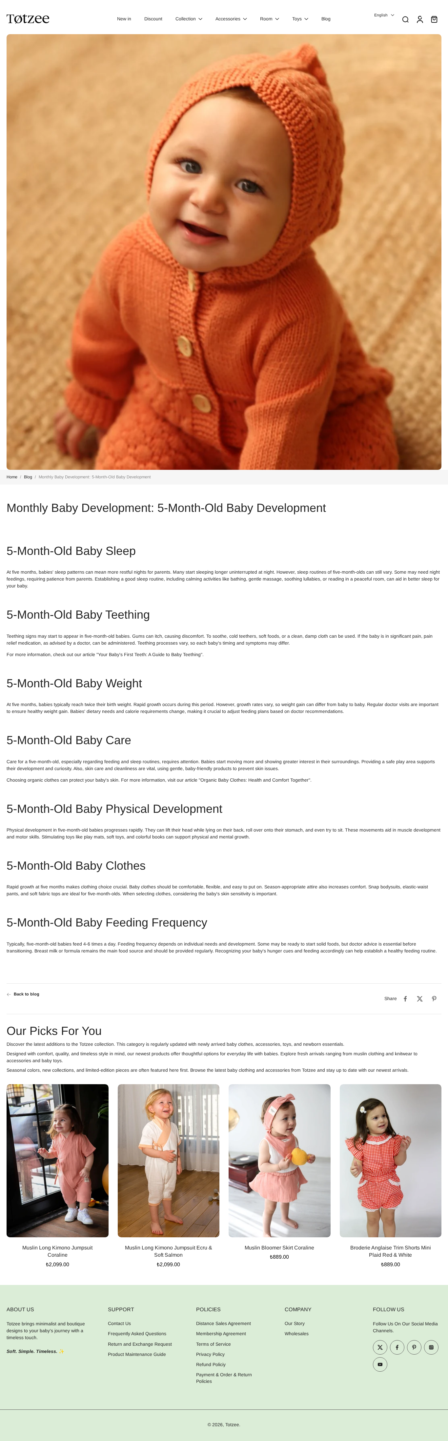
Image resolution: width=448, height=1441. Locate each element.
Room (266, 18)
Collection (185, 18)
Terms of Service (213, 1344)
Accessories (227, 18)
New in (124, 18)
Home (12, 477)
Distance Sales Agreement (223, 1323)
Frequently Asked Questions (137, 1333)
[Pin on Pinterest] (434, 999)
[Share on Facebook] (405, 999)
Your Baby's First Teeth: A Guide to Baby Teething (149, 654)
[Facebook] (397, 1347)
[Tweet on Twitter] (420, 999)
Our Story (295, 1323)
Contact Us (119, 1323)
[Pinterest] (414, 1347)
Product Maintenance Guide (137, 1354)
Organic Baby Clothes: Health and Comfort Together (254, 780)
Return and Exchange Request (140, 1344)
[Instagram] (431, 1347)
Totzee (232, 1424)
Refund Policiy (211, 1364)
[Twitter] (380, 1347)
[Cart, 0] (434, 19)
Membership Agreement (221, 1333)
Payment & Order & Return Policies (224, 1378)
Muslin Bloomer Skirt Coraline (279, 1247)
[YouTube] (380, 1364)
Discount (153, 18)
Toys (297, 18)
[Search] (405, 19)
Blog (326, 18)
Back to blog (26, 994)
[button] (47, 1309)
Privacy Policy (210, 1354)
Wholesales (297, 1333)
